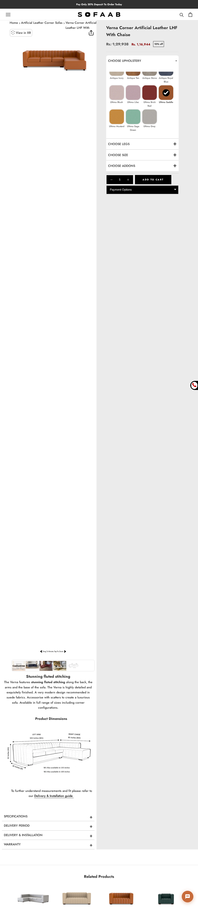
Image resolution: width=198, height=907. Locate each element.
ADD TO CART (153, 179)
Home (14, 22)
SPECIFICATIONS (15, 816)
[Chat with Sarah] (187, 896)
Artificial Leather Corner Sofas (41, 22)
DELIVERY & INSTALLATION (23, 835)
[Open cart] (190, 14)
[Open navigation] (8, 14)
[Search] (182, 15)
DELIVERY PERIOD (17, 825)
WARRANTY (12, 844)
